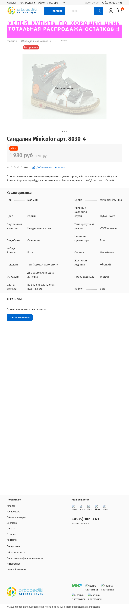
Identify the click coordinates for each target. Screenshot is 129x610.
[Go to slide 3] (66, 131)
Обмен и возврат (48, 2)
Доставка (12, 523)
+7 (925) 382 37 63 (112, 2)
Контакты (12, 540)
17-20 (64, 41)
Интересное (13, 563)
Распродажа (27, 2)
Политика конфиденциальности (25, 558)
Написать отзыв (20, 317)
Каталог (11, 2)
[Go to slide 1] (62, 131)
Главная (12, 41)
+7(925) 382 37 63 (85, 519)
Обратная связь (16, 552)
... (55, 41)
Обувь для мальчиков (34, 41)
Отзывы (11, 534)
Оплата (11, 528)
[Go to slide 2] (64, 131)
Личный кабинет (16, 569)
